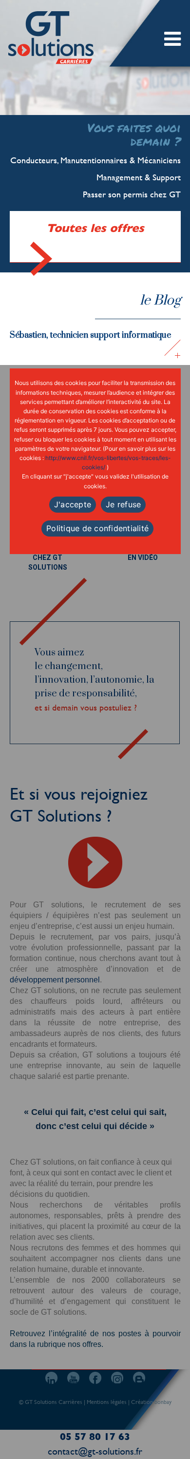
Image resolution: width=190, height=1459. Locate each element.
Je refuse (123, 504)
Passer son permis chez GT (132, 194)
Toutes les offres (95, 228)
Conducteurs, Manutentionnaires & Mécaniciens (95, 160)
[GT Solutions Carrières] (51, 37)
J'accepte (72, 504)
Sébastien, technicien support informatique (90, 335)
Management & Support (138, 177)
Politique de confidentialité (97, 528)
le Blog (160, 300)
